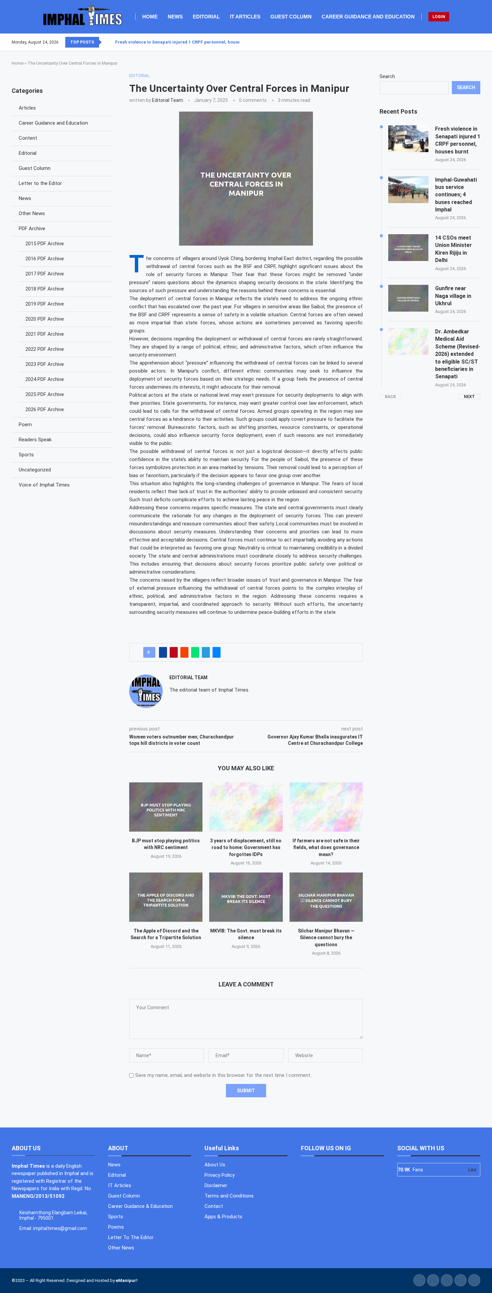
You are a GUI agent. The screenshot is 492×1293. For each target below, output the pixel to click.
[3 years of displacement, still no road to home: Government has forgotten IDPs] (245, 806)
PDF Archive (32, 228)
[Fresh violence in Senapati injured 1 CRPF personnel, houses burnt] (408, 138)
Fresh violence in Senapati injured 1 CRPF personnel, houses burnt (185, 42)
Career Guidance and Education (368, 16)
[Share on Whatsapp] (195, 652)
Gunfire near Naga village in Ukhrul (453, 296)
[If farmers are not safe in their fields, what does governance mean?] (326, 806)
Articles (27, 108)
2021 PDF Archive (44, 334)
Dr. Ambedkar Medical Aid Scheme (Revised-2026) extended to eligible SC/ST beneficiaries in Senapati (457, 354)
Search (387, 76)
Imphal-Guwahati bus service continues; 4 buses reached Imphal (456, 195)
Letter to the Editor (40, 183)
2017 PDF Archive (44, 274)
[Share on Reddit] (184, 652)
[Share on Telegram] (206, 652)
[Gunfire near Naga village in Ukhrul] (408, 298)
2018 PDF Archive (44, 289)
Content (28, 138)
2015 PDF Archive (44, 244)
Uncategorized (35, 470)
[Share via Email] (217, 652)
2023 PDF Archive (44, 364)
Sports (26, 455)
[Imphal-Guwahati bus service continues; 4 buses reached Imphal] (408, 189)
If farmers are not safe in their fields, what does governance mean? (326, 847)
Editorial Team (167, 100)
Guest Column (291, 16)
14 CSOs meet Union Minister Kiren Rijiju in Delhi (453, 249)
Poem (25, 425)
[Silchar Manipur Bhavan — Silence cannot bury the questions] (326, 896)
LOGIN (438, 16)
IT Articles (245, 16)
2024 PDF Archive (44, 379)
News (175, 16)
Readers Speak (35, 440)
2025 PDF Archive (44, 394)
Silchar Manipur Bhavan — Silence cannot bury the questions (326, 937)
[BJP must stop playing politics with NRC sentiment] (165, 806)
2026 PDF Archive (44, 409)
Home (150, 16)
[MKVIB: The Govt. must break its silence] (245, 896)
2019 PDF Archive (44, 304)
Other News (32, 213)
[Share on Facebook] (163, 652)
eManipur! (127, 1280)
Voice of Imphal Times (44, 485)
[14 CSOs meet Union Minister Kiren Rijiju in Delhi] (408, 247)
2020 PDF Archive (44, 319)
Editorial (206, 16)
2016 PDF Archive (44, 259)
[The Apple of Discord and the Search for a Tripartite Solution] (165, 896)
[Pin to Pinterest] (174, 652)
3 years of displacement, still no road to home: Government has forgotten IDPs (245, 847)
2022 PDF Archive (44, 349)
